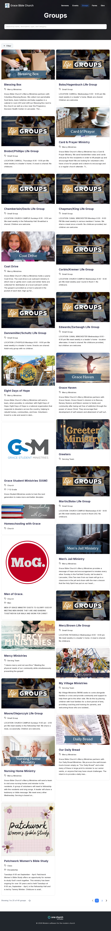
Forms (94, 5)
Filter (9, 46)
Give (103, 5)
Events (75, 5)
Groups (85, 5)
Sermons (65, 5)
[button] (97, 900)
